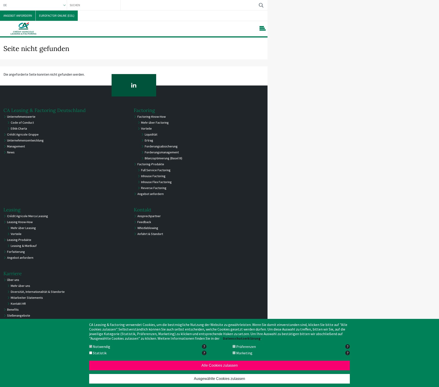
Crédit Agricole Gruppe (23, 134)
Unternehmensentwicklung (25, 140)
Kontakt (142, 209)
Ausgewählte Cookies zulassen (219, 379)
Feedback (144, 222)
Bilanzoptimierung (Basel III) (163, 158)
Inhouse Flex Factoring (156, 182)
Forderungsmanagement (162, 152)
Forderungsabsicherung (161, 146)
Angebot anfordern (150, 193)
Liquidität (151, 134)
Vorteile (146, 128)
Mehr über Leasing (23, 228)
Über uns (13, 279)
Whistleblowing (147, 228)
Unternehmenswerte (21, 116)
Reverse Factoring (153, 187)
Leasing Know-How (20, 222)
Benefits (13, 309)
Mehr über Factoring (155, 122)
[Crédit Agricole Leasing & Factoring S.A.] (23, 28)
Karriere (12, 273)
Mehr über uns (20, 285)
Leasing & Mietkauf (24, 245)
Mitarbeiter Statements (27, 297)
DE (5, 5)
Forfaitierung (16, 251)
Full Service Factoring (156, 170)
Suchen (261, 5)
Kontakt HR (18, 303)
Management (16, 146)
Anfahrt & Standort (150, 233)
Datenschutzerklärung (242, 338)
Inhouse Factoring (153, 176)
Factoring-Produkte (150, 164)
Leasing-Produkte (19, 239)
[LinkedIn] (134, 85)
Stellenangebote (18, 315)
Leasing (12, 209)
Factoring (144, 110)
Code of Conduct (22, 122)
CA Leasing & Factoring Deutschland (44, 110)
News (11, 152)
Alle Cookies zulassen (219, 365)
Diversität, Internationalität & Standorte (38, 291)
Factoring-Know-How (151, 116)
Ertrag (149, 140)
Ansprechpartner (149, 216)
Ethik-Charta (19, 128)
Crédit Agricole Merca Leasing (27, 216)
